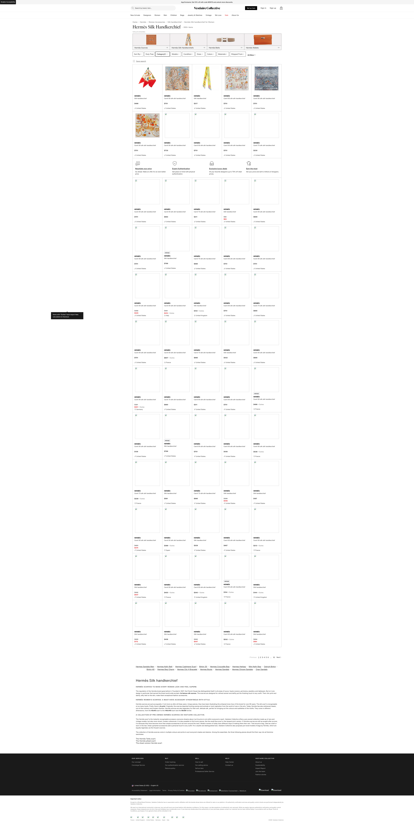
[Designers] (153, 15)
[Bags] (186, 15)
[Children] (178, 15)
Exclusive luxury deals (218, 168)
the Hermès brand (155, 691)
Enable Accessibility (8, 2)
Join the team (260, 771)
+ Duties (171, 313)
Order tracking (170, 762)
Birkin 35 (203, 666)
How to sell (199, 762)
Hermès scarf (143, 719)
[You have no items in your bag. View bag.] (281, 8)
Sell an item (251, 8)
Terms (164, 790)
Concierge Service (138, 765)
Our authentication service (174, 765)
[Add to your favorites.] (159, 96)
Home (135, 22)
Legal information (155, 790)
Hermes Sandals (222, 669)
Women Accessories (157, 22)
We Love (218, 15)
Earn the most (251, 168)
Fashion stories (260, 774)
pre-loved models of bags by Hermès (256, 726)
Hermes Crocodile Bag (219, 666)
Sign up (273, 8)
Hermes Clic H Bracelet (187, 669)
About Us (235, 15)
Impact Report (260, 768)
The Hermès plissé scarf (145, 741)
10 (274, 657)
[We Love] (223, 15)
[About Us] (240, 15)
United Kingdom (140, 820)
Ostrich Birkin (270, 666)
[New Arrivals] (142, 15)
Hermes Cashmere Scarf (185, 666)
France (132, 820)
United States (150, 820)
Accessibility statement (139, 790)
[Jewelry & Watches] (204, 15)
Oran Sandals (261, 669)
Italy (168, 820)
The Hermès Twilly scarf (145, 738)
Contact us (229, 765)
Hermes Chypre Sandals (242, 669)
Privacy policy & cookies (176, 790)
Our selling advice (201, 765)
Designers (147, 15)
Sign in (263, 8)
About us (258, 762)
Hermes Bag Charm (165, 669)
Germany (158, 820)
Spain (163, 820)
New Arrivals (135, 15)
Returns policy (170, 768)
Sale (226, 15)
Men (165, 15)
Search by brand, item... (143, 8)
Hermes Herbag (239, 666)
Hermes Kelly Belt (164, 666)
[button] (281, 8)
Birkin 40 (150, 669)
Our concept (136, 762)
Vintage (208, 15)
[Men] (169, 15)
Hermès (143, 22)
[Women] (162, 15)
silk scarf (263, 704)
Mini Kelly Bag (255, 666)
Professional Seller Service (204, 771)
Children (173, 15)
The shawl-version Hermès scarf (149, 743)
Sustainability (260, 765)
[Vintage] (213, 15)
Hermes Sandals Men (145, 666)
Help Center (229, 762)
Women (157, 15)
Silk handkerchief (175, 22)
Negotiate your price (143, 168)
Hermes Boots (206, 669)
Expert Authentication (181, 168)
